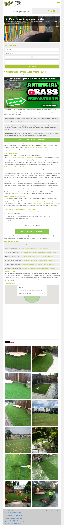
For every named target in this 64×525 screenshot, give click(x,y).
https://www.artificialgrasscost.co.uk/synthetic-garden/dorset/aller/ (40, 252)
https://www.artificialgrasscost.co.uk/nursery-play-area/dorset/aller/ (37, 264)
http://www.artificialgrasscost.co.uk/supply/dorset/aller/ (44, 203)
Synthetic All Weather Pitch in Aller (13, 518)
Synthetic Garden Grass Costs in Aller (14, 517)
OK (42, 293)
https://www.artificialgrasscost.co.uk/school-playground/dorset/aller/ (38, 268)
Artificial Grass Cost (10, 510)
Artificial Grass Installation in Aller (13, 512)
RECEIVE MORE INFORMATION (32, 140)
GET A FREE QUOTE (32, 231)
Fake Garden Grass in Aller (11, 520)
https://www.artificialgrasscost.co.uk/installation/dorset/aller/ (39, 244)
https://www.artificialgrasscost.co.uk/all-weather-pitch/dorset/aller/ (37, 256)
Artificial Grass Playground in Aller (13, 523)
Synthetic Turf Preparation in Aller (13, 514)
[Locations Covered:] (4, 2)
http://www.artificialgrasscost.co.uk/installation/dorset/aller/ (25, 157)
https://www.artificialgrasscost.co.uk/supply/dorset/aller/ (34, 248)
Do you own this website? (25, 293)
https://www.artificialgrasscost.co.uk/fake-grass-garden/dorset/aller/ (38, 260)
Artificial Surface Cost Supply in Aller (14, 515)
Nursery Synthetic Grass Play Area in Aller (15, 521)
